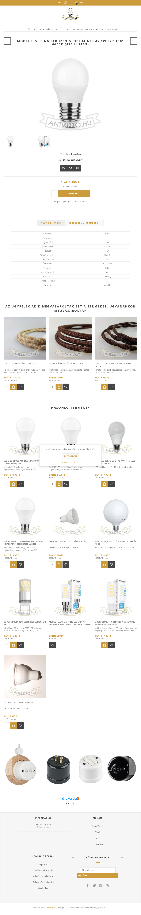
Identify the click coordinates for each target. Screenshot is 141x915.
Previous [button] (8, 766)
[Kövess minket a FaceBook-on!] (87, 885)
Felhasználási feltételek (43, 882)
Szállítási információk (43, 870)
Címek (97, 832)
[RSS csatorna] (107, 885)
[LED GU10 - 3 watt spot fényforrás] (70, 515)
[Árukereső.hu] (70, 799)
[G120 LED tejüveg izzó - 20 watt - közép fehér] (116, 515)
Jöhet (85, 875)
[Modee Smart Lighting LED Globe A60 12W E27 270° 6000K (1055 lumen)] (25, 515)
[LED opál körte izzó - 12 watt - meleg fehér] (116, 435)
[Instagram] (101, 885)
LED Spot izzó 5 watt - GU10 (18, 702)
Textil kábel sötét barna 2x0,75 (66, 363)
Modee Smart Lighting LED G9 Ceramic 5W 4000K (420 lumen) (115, 623)
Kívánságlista (70, 3)
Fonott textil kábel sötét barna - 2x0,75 (113, 365)
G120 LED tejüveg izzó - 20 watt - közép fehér (115, 542)
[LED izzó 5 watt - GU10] (25, 676)
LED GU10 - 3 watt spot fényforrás (67, 541)
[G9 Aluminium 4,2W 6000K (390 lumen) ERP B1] (25, 596)
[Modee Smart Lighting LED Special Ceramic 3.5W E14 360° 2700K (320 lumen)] (70, 596)
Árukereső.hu (70, 804)
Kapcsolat (43, 864)
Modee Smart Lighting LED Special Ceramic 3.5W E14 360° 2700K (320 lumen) (69, 623)
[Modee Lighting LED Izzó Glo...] (7, 41)
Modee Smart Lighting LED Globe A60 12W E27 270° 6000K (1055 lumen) (23, 542)
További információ (70, 462)
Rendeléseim (97, 826)
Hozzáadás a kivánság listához (20, 387)
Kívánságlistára (63, 168)
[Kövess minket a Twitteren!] (94, 885)
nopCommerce (49, 907)
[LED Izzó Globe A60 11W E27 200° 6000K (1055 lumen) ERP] (25, 435)
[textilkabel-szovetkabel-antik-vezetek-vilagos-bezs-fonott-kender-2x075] (25, 338)
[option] (71, 766)
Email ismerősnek (77, 168)
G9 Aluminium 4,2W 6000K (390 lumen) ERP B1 (25, 623)
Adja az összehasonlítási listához (70, 168)
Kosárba (74, 193)
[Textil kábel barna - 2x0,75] (70, 338)
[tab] (51, 223)
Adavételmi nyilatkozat (43, 876)
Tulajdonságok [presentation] (51, 223)
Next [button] (133, 766)
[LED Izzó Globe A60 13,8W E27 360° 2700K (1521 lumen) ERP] (70, 435)
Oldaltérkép (43, 888)
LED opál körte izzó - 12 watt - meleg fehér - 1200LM (115, 462)
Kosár (97, 838)
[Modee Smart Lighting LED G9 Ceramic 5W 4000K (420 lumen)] (116, 596)
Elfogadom (70, 456)
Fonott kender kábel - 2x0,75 (19, 363)
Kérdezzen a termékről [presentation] (84, 223)
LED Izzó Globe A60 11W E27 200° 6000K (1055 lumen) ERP (23, 462)
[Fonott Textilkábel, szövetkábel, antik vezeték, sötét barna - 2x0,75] (116, 338)
